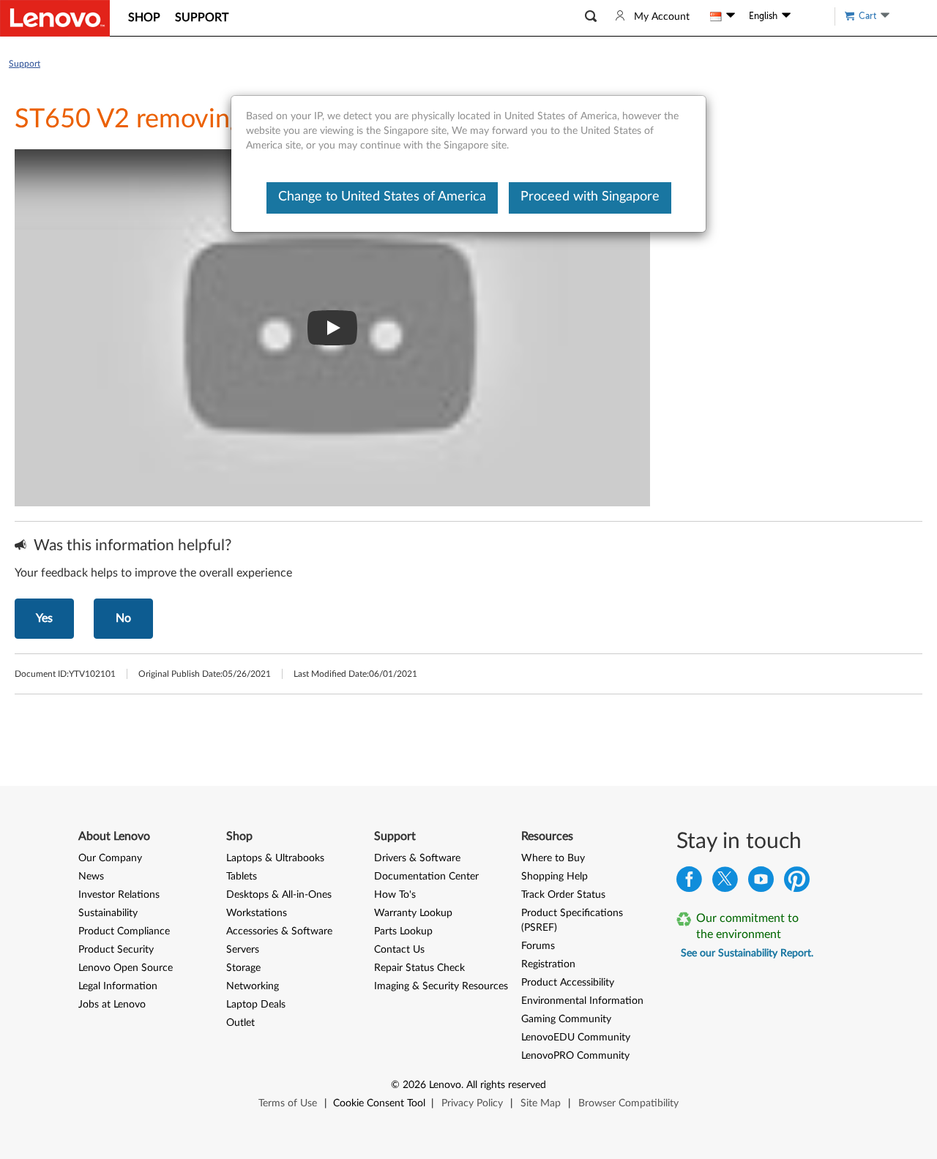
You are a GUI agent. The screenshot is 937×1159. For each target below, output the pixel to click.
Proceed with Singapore (590, 196)
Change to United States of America (382, 196)
